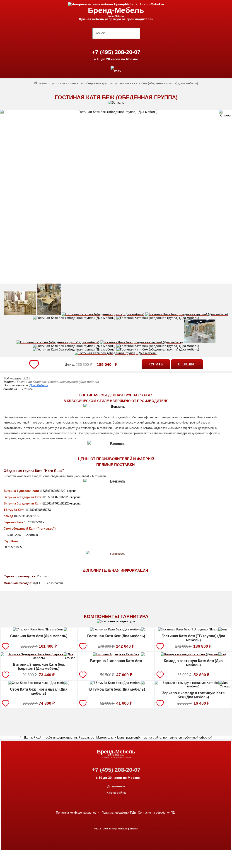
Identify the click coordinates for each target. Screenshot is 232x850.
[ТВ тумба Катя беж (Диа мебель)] (116, 683)
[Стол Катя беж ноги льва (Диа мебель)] (39, 683)
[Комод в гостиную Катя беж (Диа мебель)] (193, 655)
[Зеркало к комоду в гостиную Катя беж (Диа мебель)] (193, 687)
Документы (116, 786)
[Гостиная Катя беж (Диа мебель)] (116, 630)
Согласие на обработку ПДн (157, 812)
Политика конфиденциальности (77, 812)
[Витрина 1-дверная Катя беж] (116, 655)
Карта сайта (116, 792)
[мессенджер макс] (116, 71)
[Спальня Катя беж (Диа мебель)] (38, 630)
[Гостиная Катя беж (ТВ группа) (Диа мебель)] (193, 630)
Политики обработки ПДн (119, 812)
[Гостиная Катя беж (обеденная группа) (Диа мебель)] (116, 197)
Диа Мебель (39, 385)
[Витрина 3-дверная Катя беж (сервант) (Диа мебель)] (39, 658)
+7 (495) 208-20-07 (116, 52)
